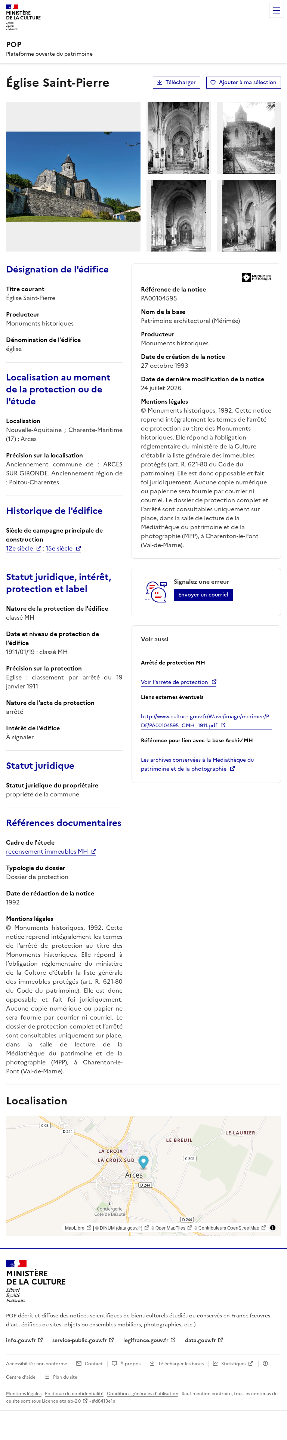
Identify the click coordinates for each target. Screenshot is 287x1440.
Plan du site (65, 1377)
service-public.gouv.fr (79, 1340)
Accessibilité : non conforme (36, 1363)
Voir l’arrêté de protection (174, 682)
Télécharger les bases (181, 1363)
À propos (130, 1363)
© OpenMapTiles (168, 1227)
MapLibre (74, 1227)
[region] (143, 1176)
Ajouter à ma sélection (248, 82)
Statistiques (233, 1363)
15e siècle (59, 548)
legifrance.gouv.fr (146, 1340)
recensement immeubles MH (47, 851)
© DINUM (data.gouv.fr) (118, 1227)
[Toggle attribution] (272, 1227)
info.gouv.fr (21, 1340)
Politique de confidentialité (74, 1393)
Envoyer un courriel (203, 595)
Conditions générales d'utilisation (142, 1393)
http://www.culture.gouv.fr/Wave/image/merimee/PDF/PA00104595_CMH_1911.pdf (205, 721)
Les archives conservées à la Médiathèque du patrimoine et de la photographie (197, 764)
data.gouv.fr (200, 1340)
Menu (276, 10)
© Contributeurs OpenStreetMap (226, 1227)
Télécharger (181, 82)
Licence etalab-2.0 (61, 1401)
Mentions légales (23, 1393)
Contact (94, 1363)
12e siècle (19, 548)
